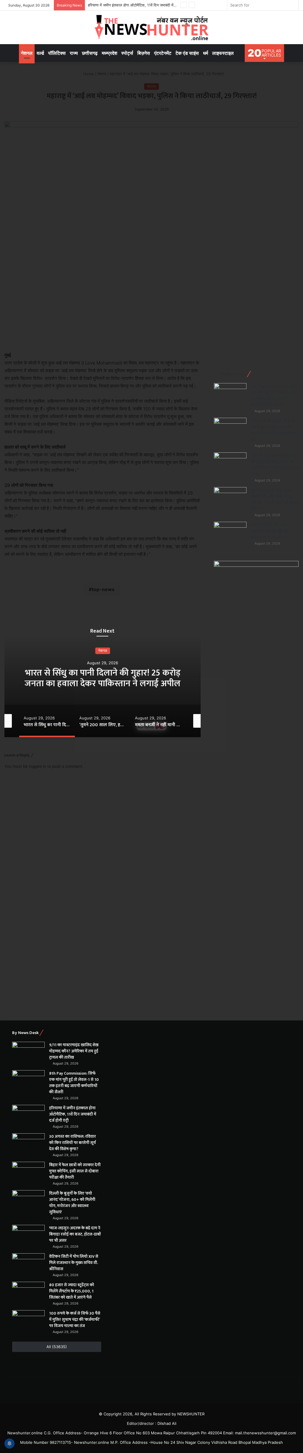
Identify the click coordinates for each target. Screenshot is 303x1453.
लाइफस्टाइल (223, 53)
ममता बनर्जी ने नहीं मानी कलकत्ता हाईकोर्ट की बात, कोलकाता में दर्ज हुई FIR (270, 531)
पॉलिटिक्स (57, 53)
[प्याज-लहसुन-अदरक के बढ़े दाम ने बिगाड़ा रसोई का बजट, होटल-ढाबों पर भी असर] (28, 1236)
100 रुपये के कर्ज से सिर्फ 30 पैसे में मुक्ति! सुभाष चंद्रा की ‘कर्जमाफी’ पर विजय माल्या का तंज (274, 430)
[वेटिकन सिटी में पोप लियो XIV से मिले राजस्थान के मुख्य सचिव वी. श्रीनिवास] (28, 1264)
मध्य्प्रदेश (109, 53)
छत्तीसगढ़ (90, 53)
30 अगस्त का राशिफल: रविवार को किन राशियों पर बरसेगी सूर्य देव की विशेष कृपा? (72, 1142)
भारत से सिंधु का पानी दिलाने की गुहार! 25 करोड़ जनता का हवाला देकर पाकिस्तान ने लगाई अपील (274, 465)
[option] (102, 678)
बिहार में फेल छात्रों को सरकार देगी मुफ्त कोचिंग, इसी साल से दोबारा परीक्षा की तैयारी (75, 1171)
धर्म (205, 53)
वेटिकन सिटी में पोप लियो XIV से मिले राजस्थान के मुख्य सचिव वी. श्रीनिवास (73, 1262)
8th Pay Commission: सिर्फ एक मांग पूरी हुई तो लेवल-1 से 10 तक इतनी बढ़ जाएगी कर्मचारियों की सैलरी (274, 395)
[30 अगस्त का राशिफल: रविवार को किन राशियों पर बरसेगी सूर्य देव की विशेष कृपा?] (28, 1144)
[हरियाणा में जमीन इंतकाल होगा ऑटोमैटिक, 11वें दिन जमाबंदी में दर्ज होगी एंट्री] (28, 1116)
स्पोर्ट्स (127, 53)
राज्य (74, 53)
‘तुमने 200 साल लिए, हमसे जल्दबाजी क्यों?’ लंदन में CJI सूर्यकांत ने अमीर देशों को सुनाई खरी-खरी (102, 678)
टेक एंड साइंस (187, 53)
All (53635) (56, 1346)
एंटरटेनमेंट (162, 53)
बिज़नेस (143, 53)
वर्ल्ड (40, 53)
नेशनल (27, 53)
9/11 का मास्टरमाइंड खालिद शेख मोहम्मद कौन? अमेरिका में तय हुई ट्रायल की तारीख (74, 1051)
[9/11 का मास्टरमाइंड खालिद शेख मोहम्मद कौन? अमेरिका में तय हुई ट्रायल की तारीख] (28, 1053)
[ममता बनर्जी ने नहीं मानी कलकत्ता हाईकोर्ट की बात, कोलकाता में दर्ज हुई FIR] (230, 533)
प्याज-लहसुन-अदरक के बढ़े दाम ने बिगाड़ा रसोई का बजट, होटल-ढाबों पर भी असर (75, 1234)
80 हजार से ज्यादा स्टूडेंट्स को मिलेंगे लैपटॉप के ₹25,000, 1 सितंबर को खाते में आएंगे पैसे (71, 1291)
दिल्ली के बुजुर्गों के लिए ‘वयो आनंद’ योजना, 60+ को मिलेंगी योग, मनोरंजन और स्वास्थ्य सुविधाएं (72, 1202)
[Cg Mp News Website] (151, 27)
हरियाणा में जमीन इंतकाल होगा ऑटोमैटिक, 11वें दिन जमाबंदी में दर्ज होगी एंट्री (141, 5)
